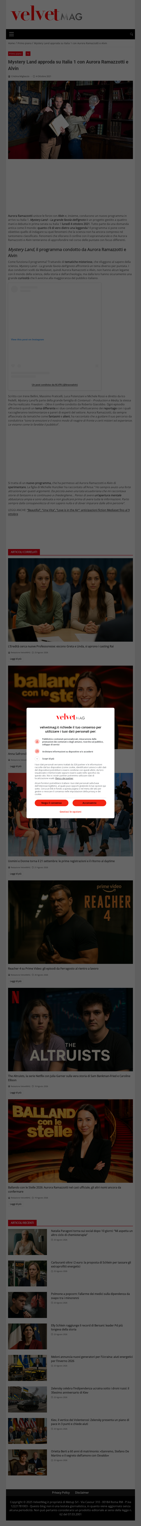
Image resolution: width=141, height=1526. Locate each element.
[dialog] (70, 763)
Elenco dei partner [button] (64, 778)
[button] (70, 758)
